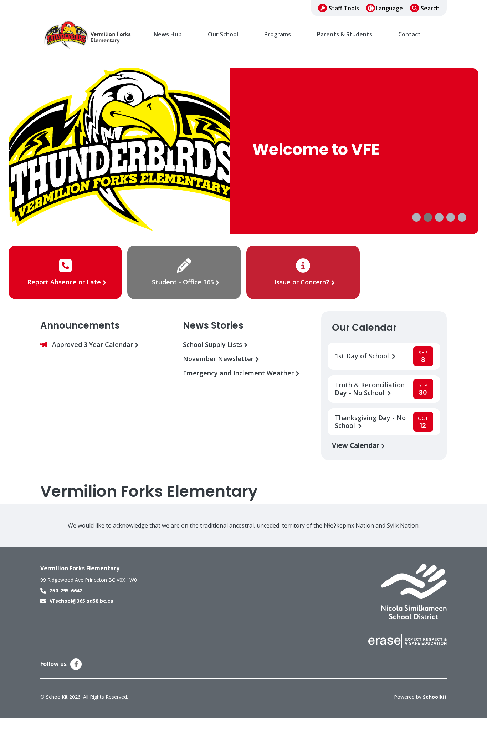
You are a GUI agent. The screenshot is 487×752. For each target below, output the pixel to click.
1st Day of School (363, 356)
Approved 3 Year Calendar (93, 344)
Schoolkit (435, 696)
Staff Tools (344, 8)
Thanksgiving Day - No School (370, 422)
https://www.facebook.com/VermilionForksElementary (76, 664)
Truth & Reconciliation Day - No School (370, 389)
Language (389, 8)
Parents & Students (344, 34)
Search (430, 8)
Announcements (80, 325)
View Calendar (356, 445)
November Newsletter (219, 359)
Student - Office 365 (183, 282)
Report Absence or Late (65, 282)
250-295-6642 (66, 590)
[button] (416, 217)
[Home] (88, 35)
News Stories (213, 325)
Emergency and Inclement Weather (239, 373)
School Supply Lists (213, 344)
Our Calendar (364, 327)
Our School (223, 34)
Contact (409, 34)
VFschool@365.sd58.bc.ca (81, 600)
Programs (277, 34)
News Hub (168, 34)
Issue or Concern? (301, 282)
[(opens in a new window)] (414, 591)
